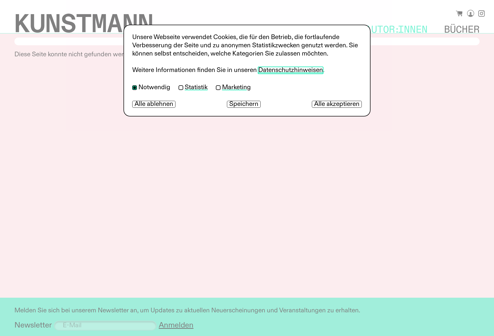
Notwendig (154, 87)
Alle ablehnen (154, 104)
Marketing (236, 87)
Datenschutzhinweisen (290, 70)
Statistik (196, 87)
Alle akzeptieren (336, 104)
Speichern (243, 104)
